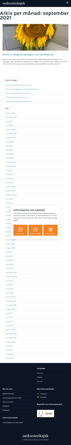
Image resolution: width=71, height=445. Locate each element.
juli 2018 (9, 281)
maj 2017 (9, 321)
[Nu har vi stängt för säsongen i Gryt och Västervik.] (35, 37)
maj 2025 (9, 125)
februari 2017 (10, 329)
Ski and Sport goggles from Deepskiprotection (22, 89)
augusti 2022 (10, 166)
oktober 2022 (10, 162)
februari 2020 (10, 240)
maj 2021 (9, 203)
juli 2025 (9, 121)
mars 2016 (9, 358)
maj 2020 (9, 227)
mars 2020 (10, 236)
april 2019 (9, 264)
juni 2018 (9, 285)
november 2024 (11, 133)
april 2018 (9, 289)
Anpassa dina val (50, 233)
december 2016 (11, 334)
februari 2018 (10, 297)
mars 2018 (9, 293)
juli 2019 (9, 252)
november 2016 (11, 338)
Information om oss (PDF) (13, 423)
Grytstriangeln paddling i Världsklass (19, 101)
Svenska (40, 373)
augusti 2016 (10, 342)
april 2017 (9, 325)
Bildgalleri (6, 406)
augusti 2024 (10, 137)
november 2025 (11, 117)
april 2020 (9, 231)
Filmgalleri (6, 410)
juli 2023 (9, 146)
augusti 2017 (10, 309)
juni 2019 (9, 256)
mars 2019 (9, 268)
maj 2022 (9, 178)
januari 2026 (10, 113)
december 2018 (11, 272)
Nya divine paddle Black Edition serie (19, 85)
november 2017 (11, 305)
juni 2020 (9, 223)
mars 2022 (10, 182)
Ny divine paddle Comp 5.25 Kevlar (18, 93)
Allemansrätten (8, 402)
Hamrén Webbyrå (43, 440)
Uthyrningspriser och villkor (12, 398)
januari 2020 (10, 244)
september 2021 (11, 195)
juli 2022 (9, 170)
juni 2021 (9, 199)
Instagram (43, 394)
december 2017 (11, 301)
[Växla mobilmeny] (67, 3)
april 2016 (9, 354)
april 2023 (9, 154)
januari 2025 (10, 129)
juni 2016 (9, 350)
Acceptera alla (20, 233)
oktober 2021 (10, 191)
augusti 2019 (10, 248)
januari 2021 (10, 211)
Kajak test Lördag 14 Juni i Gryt (16, 97)
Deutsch (40, 381)
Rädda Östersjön (8, 394)
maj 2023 (9, 150)
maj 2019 (9, 260)
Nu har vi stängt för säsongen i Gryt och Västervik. (28, 54)
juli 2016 (9, 346)
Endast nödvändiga (35, 233)
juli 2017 (9, 313)
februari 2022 (10, 187)
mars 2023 (10, 158)
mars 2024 (10, 142)
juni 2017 (9, 317)
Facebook (43, 397)
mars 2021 (9, 207)
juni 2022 (9, 174)
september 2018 (11, 276)
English (39, 377)
